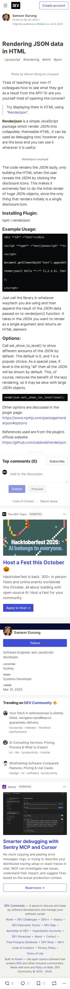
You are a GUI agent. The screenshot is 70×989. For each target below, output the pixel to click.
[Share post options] (64, 983)
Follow (35, 643)
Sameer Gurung (24, 16)
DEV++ (45, 919)
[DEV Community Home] (16, 5)
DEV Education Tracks (26, 925)
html (46, 59)
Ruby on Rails (44, 967)
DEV (19, 963)
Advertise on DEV (17, 930)
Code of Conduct (23, 501)
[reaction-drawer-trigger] (9, 983)
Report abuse (49, 501)
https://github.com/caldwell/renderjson (34, 442)
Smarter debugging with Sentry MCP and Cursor (31, 844)
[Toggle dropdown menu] (64, 514)
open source (40, 959)
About (38, 936)
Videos (57, 919)
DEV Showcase (21, 936)
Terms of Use (35, 953)
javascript (12, 59)
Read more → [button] (35, 888)
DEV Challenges (27, 919)
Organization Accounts (46, 930)
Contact (51, 936)
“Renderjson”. (18, 112)
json (58, 59)
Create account (53, 5)
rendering (31, 59)
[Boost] (54, 983)
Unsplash (52, 74)
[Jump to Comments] (25, 983)
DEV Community (38, 703)
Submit (17, 489)
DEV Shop (47, 942)
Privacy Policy (47, 947)
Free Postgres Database (22, 942)
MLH (61, 942)
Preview (37, 489)
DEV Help (50, 925)
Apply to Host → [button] (18, 608)
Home (9, 919)
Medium (41, 23)
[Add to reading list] (40, 983)
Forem (19, 959)
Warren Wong (33, 74)
